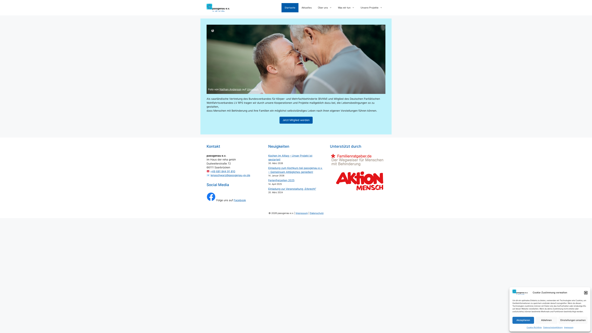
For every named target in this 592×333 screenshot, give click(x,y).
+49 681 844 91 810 (222, 171)
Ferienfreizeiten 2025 (281, 180)
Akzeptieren (523, 320)
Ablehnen (546, 320)
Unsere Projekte (369, 7)
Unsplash (246, 89)
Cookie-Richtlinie (534, 327)
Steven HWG (227, 89)
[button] (585, 292)
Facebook (240, 200)
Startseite (290, 7)
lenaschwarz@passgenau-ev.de (230, 175)
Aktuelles (307, 7)
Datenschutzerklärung (553, 327)
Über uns (323, 7)
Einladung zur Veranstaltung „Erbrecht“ (292, 188)
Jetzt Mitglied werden (296, 120)
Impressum (568, 327)
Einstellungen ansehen (573, 320)
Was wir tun (344, 7)
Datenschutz (317, 213)
